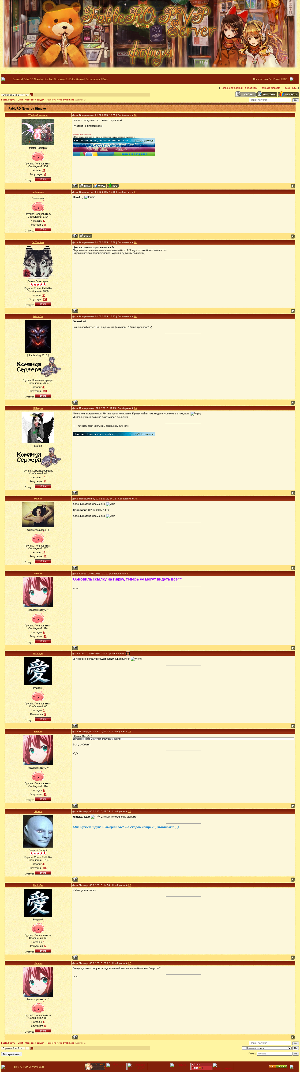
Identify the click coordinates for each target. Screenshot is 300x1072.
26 (129, 885)
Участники (251, 87)
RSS (284, 79)
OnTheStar (38, 242)
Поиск (286, 87)
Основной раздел (34, 100)
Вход (105, 79)
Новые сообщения (232, 87)
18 (135, 242)
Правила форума (270, 87)
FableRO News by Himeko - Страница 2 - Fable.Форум (54, 79)
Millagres (38, 408)
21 (135, 498)
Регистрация (93, 79)
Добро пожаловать (82, 135)
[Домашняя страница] (99, 185)
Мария (38, 498)
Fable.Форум (8, 100)
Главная (17, 79)
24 (129, 731)
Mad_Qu (38, 653)
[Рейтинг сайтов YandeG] (116, 1069)
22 (128, 573)
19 (135, 316)
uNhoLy (38, 811)
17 (135, 192)
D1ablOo (38, 316)
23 (128, 653)
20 (135, 408)
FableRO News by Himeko (60, 100)
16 (135, 115)
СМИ (20, 100)
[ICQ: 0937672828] (113, 185)
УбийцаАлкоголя (38, 115)
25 (129, 811)
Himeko (38, 573)
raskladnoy (38, 192)
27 (129, 963)
